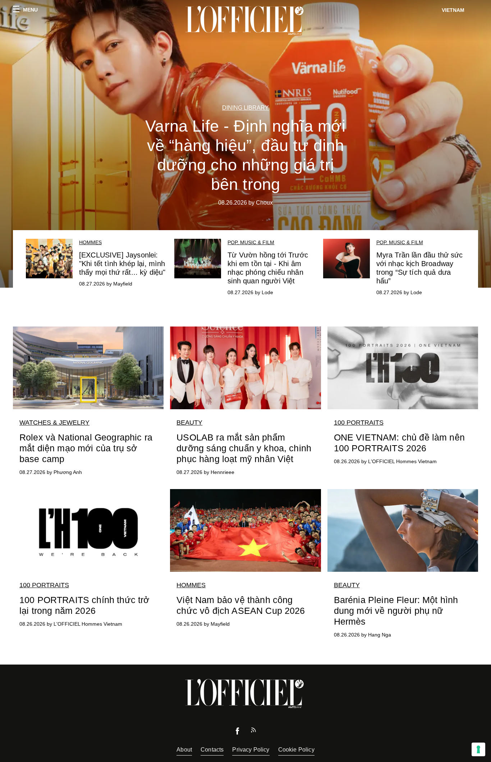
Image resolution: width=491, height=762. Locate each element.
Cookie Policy (296, 750)
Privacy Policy (250, 750)
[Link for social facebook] (237, 732)
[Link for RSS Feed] (253, 731)
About (184, 750)
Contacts (212, 750)
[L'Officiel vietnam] (245, 20)
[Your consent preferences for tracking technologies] (478, 749)
